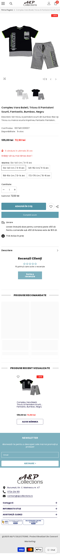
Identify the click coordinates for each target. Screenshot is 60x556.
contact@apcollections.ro (20, 496)
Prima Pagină (7, 10)
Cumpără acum (30, 215)
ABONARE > (30, 463)
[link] (15, 345)
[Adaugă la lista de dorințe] (50, 206)
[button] (50, 79)
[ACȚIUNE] (56, 206)
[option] (30, 47)
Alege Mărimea (30, 421)
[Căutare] (11, 3)
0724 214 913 (13, 491)
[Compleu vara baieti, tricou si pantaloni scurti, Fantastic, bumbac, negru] (30, 387)
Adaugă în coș (24, 206)
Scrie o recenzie (30, 275)
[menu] (3, 3)
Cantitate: (6, 184)
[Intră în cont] (49, 3)
